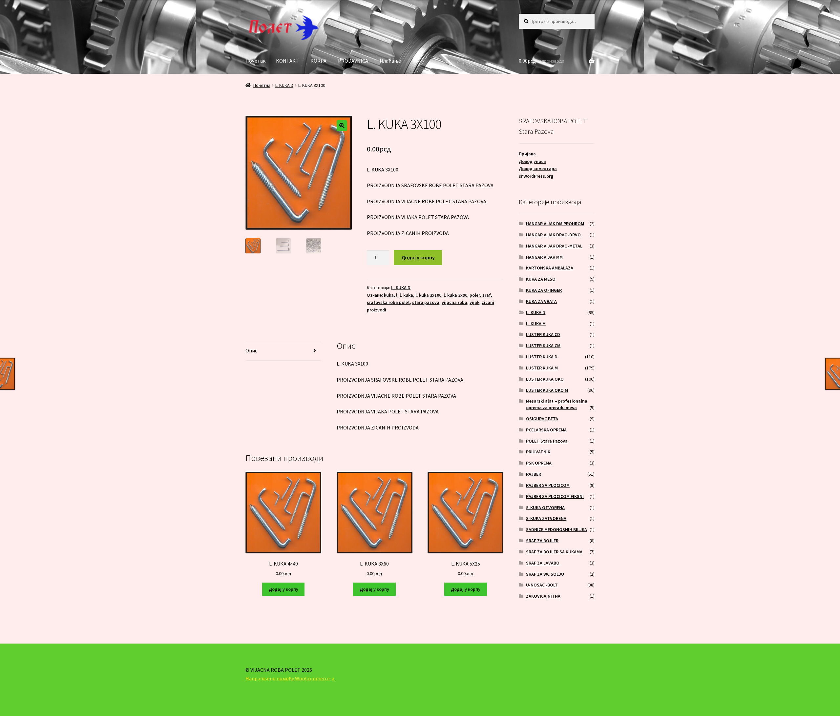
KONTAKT (287, 60)
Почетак (255, 60)
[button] (342, 125)
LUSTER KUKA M (542, 368)
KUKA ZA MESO (541, 279)
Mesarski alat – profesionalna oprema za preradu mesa (556, 404)
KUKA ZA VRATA (541, 301)
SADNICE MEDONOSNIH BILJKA (556, 529)
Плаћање (390, 60)
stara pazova (425, 302)
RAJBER (533, 474)
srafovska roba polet (388, 302)
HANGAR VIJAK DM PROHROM (555, 224)
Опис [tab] (251, 350)
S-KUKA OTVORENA (545, 507)
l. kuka (406, 295)
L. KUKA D (284, 85)
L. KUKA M (536, 324)
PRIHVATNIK (538, 452)
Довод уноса (532, 161)
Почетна (261, 85)
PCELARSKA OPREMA (546, 430)
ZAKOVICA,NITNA (543, 596)
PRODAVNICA (353, 60)
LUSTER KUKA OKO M (547, 390)
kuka (389, 295)
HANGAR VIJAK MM (544, 257)
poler (475, 295)
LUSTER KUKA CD (543, 334)
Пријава (527, 154)
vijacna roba (454, 302)
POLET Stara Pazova (547, 441)
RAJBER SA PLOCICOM (548, 485)
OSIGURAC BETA (542, 419)
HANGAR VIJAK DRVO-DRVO (553, 235)
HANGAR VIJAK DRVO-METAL (554, 246)
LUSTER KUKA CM (543, 345)
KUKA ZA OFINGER (544, 290)
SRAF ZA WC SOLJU (545, 574)
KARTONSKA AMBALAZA (549, 268)
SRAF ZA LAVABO (542, 563)
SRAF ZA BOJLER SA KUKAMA (554, 552)
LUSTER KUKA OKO (545, 379)
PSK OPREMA (539, 463)
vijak (474, 302)
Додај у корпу (418, 257)
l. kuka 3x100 (428, 295)
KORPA (318, 60)
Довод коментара (538, 168)
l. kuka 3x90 (455, 295)
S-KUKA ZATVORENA (546, 518)
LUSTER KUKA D (541, 357)
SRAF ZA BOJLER (542, 541)
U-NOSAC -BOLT (542, 585)
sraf (486, 295)
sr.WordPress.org (536, 176)
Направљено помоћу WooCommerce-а (289, 678)
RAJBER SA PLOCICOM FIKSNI (555, 496)
